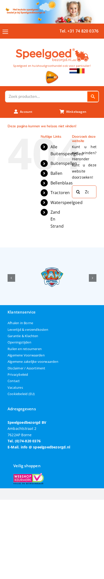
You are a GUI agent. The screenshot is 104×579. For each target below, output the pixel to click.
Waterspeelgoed (66, 202)
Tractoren (60, 192)
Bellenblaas (61, 183)
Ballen (56, 173)
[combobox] (46, 96)
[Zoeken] (92, 96)
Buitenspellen (63, 163)
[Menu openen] (5, 32)
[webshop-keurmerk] (28, 474)
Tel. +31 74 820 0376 (79, 31)
